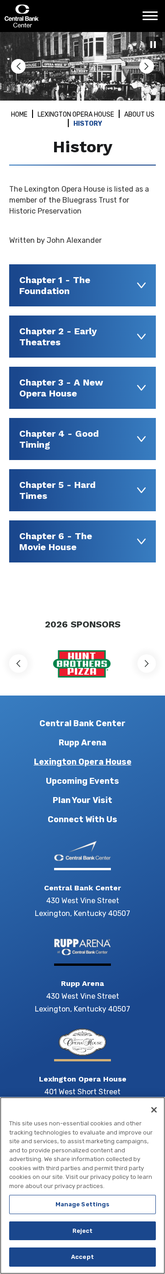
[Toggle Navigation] (153, 19)
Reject (82, 1230)
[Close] (154, 1110)
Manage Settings (82, 1204)
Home (19, 114)
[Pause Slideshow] (153, 45)
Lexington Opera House (76, 114)
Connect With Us (82, 819)
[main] (82, 320)
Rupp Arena (82, 743)
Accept (82, 1256)
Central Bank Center (54, 16)
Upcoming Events (82, 781)
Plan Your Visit (82, 800)
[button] (18, 66)
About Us (139, 114)
